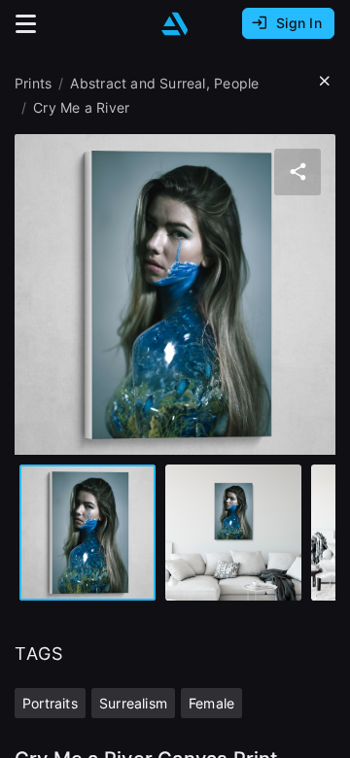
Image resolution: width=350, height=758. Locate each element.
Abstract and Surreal (137, 83)
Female (211, 703)
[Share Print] (297, 172)
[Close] (324, 81)
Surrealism (133, 703)
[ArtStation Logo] (175, 24)
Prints (33, 83)
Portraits (50, 703)
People (236, 83)
